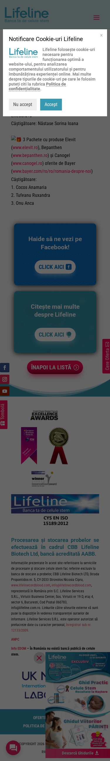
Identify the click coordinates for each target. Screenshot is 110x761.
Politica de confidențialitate (37, 86)
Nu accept (22, 104)
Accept (51, 104)
